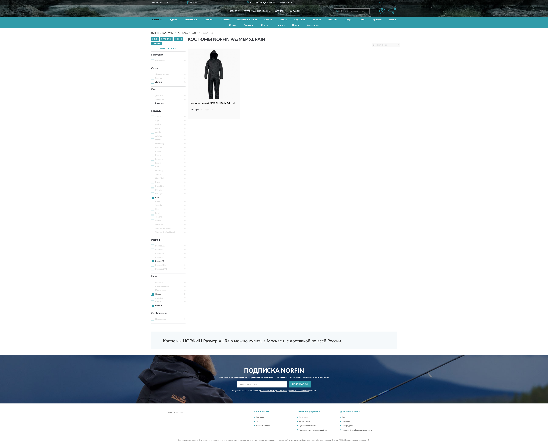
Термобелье (191, 20)
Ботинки (209, 20)
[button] (382, 11)
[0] (391, 11)
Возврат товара (263, 426)
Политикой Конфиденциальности (273, 391)
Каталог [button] (234, 11)
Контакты (294, 11)
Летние (158, 82)
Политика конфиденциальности (357, 430)
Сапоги (268, 20)
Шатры (348, 20)
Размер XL (160, 261)
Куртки (173, 20)
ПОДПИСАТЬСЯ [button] (300, 384)
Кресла (283, 20)
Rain (157, 198)
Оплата (259, 421)
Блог (344, 417)
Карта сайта (304, 421)
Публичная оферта (307, 426)
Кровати (377, 20)
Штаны (317, 20)
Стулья (264, 25)
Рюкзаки (332, 20)
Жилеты (280, 25)
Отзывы (279, 11)
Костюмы (157, 20)
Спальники (300, 20)
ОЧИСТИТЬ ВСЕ (168, 49)
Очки (362, 20)
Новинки (346, 421)
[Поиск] (337, 11)
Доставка (260, 417)
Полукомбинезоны (247, 20)
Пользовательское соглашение (313, 430)
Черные (158, 306)
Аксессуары (313, 25)
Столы (232, 25)
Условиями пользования (299, 391)
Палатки (225, 20)
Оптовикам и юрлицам (256, 11)
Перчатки (248, 25)
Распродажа (347, 426)
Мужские (159, 103)
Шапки (295, 25)
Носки (392, 20)
